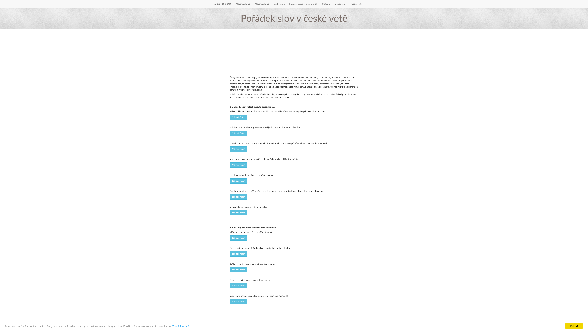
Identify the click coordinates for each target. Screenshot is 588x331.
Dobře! (574, 326)
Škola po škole (222, 4)
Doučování (340, 4)
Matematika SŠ (262, 4)
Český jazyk (279, 4)
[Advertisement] (294, 53)
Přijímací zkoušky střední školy (303, 4)
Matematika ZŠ (243, 4)
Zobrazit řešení (238, 117)
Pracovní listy (356, 4)
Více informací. (181, 326)
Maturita (326, 4)
